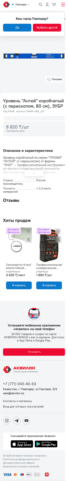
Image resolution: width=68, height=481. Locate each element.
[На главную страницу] (21, 369)
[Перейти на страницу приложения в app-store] (22, 444)
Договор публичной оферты (19, 463)
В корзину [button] (19, 285)
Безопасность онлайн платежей (21, 466)
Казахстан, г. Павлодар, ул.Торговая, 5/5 (30, 389)
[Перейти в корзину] (54, 4)
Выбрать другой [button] (47, 27)
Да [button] (17, 27)
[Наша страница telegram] (16, 420)
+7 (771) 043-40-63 (19, 384)
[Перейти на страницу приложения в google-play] (46, 444)
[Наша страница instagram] (7, 420)
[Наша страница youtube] (26, 420)
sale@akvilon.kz (13, 393)
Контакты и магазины (17, 401)
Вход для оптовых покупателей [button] (23, 406)
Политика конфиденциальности (21, 459)
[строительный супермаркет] (6, 4)
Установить (34, 351)
